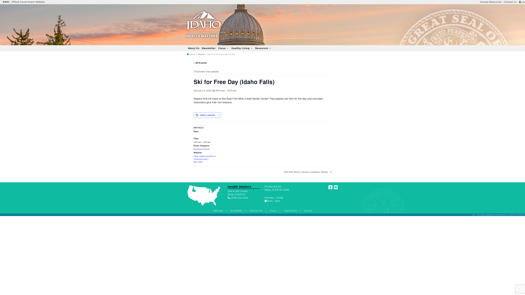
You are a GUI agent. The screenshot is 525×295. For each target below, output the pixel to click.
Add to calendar (207, 115)
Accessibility (236, 211)
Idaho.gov (218, 211)
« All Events (200, 62)
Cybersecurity (256, 211)
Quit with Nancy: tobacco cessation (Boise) (306, 171)
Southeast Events (202, 149)
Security (308, 211)
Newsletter (209, 48)
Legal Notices (290, 211)
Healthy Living (240, 48)
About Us (193, 48)
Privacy (273, 211)
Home (192, 54)
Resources (261, 48)
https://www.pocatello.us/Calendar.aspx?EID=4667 (205, 159)
